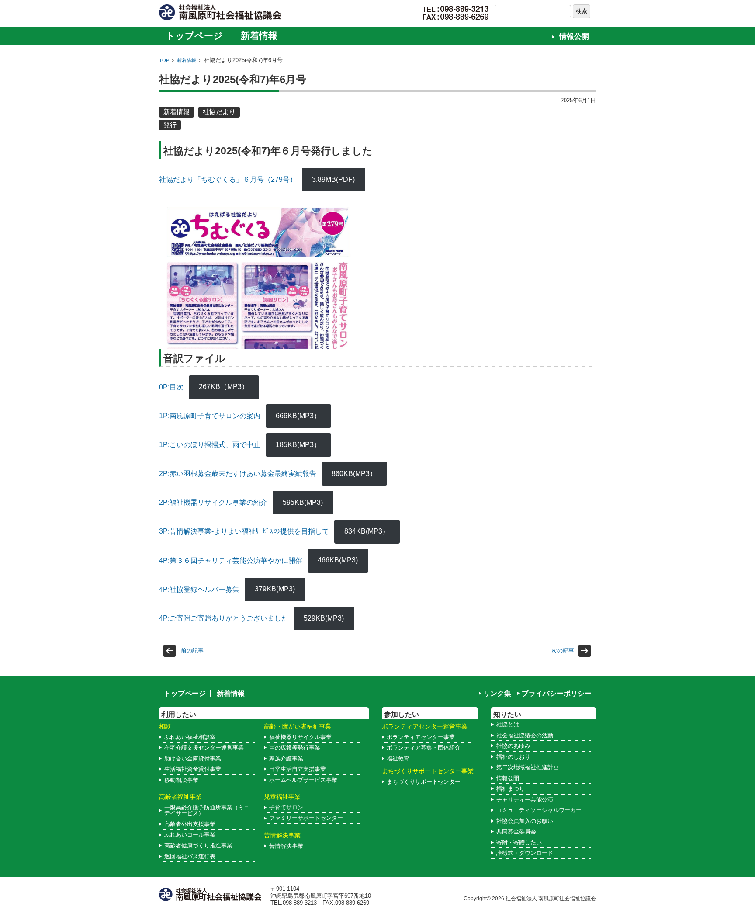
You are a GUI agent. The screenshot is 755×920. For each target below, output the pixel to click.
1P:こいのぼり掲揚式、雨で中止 (209, 444)
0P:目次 (171, 386)
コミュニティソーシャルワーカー (539, 810)
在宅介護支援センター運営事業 (204, 747)
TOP (164, 60)
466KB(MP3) (338, 560)
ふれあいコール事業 (189, 834)
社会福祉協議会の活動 (524, 735)
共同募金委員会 (516, 831)
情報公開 (574, 36)
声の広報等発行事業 (294, 747)
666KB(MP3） (298, 416)
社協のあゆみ (513, 746)
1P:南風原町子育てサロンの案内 (209, 416)
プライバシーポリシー (557, 693)
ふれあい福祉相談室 (189, 737)
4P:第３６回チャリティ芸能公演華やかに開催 (230, 560)
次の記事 (562, 650)
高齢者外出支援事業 (189, 824)
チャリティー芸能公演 (524, 799)
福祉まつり (510, 788)
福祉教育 (398, 758)
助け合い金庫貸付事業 (192, 758)
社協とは (507, 724)
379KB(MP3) (275, 589)
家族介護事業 (286, 758)
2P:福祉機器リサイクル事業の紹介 (213, 502)
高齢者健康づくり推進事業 (198, 845)
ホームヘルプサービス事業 (303, 780)
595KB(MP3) (303, 502)
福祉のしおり (513, 756)
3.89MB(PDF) (333, 179)
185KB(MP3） (298, 444)
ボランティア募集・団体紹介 (424, 747)
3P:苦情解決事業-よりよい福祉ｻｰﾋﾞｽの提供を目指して (244, 531)
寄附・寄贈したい (519, 842)
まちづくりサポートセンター (424, 781)
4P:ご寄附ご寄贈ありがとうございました (223, 618)
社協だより (219, 111)
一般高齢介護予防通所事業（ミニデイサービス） (206, 810)
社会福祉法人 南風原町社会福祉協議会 (551, 898)
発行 (170, 124)
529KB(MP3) (324, 618)
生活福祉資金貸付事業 (192, 769)
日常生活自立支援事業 (297, 769)
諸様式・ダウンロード (524, 853)
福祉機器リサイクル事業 (300, 737)
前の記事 (192, 650)
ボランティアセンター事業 (421, 737)
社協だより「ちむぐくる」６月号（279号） (228, 179)
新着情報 (259, 36)
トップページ (194, 36)
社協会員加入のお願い (524, 821)
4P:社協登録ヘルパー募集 (199, 589)
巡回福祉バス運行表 (189, 856)
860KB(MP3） (354, 473)
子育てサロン (286, 807)
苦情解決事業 (286, 846)
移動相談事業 (181, 780)
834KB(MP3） (366, 531)
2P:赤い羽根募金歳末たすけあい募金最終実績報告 (237, 473)
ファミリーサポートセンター (306, 818)
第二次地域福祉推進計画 (527, 767)
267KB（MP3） (224, 386)
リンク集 (497, 693)
